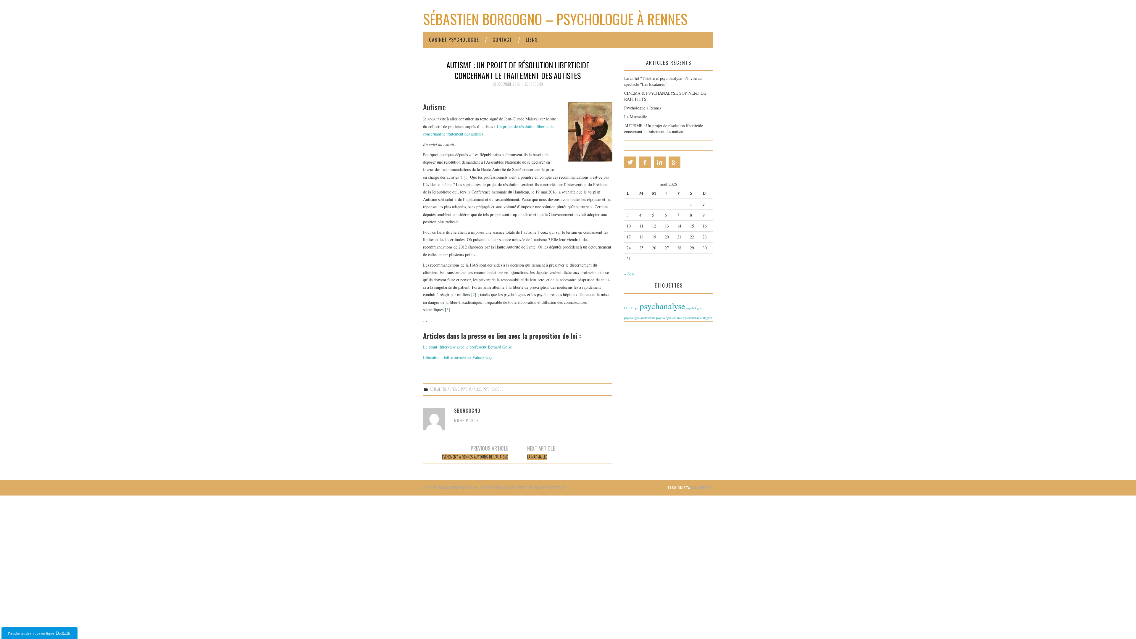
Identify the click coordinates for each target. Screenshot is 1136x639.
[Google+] (674, 162)
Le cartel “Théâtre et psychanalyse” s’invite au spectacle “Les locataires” (663, 81)
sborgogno (534, 84)
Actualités (438, 389)
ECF (627, 308)
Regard (707, 318)
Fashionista (679, 487)
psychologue (493, 389)
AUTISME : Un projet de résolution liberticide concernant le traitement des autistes (663, 128)
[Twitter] (630, 162)
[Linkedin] (660, 162)
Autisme (453, 389)
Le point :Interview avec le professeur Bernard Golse (467, 347)
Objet (634, 308)
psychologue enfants (669, 318)
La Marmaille (537, 457)
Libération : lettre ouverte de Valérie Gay (457, 357)
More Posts (466, 420)
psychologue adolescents (639, 318)
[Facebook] (645, 162)
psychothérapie (692, 318)
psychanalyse (471, 389)
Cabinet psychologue (454, 39)
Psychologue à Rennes (642, 108)
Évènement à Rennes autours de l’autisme (475, 457)
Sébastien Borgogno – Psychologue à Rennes (555, 18)
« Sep (629, 274)
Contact (502, 39)
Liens (532, 39)
